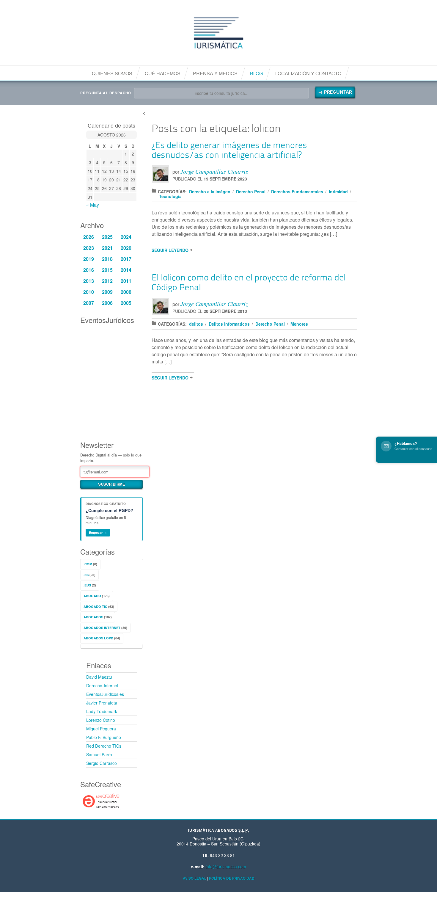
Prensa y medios (215, 73)
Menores (299, 324)
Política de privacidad (231, 878)
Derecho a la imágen (209, 191)
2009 (107, 291)
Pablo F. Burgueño (103, 737)
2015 (107, 269)
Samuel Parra (99, 754)
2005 (126, 302)
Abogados (93, 617)
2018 (107, 258)
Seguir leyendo (170, 250)
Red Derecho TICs (103, 746)
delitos (196, 324)
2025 (107, 236)
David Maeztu (99, 677)
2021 (107, 247)
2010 (88, 291)
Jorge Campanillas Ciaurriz (214, 171)
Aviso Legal (194, 878)
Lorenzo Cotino (100, 720)
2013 (88, 280)
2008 (126, 291)
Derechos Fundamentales (297, 191)
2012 (107, 280)
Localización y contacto (308, 73)
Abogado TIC (95, 606)
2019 (88, 258)
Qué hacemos (162, 73)
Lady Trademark (101, 711)
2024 (126, 236)
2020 (126, 247)
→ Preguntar (335, 92)
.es (86, 574)
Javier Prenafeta (101, 703)
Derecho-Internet (102, 685)
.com (88, 564)
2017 (126, 258)
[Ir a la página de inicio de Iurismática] (218, 33)
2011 (126, 280)
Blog (256, 73)
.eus (87, 585)
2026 (88, 236)
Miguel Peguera (101, 729)
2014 (126, 269)
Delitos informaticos (229, 324)
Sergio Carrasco (101, 763)
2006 (107, 302)
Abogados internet (102, 627)
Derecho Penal (250, 191)
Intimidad (338, 191)
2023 (88, 247)
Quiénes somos (112, 73)
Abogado (92, 596)
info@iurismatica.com (226, 867)
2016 (88, 269)
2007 (88, 302)
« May (92, 204)
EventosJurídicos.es (105, 694)
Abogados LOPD (98, 638)
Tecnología (170, 196)
